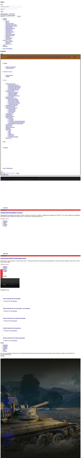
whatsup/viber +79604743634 (14, 56)
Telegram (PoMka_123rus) (64, 56)
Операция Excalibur (12, 93)
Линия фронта (9, 30)
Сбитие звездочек (10, 35)
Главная (5, 63)
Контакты (8, 42)
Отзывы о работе (8, 408)
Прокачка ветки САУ (13, 104)
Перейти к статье (5, 218)
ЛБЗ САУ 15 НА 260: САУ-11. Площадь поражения (14, 338)
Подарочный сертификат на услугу (12, 212)
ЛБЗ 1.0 (7, 21)
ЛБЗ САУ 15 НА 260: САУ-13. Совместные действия (14, 318)
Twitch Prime (8, 33)
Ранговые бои (9, 38)
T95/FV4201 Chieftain (13, 136)
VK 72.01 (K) (11, 135)
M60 (9, 132)
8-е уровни (10, 118)
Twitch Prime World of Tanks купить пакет (13, 258)
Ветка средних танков (13, 100)
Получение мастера (10, 28)
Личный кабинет (8, 402)
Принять (2, 355)
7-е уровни (10, 120)
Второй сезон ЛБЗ (10, 91)
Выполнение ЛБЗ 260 (13, 89)
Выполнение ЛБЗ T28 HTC (14, 87)
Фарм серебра (9, 27)
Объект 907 (11, 134)
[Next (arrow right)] (2, 358)
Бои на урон (11, 112)
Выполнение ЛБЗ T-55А (13, 88)
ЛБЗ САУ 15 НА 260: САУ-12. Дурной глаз (12, 328)
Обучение (8, 36)
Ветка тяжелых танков (13, 101)
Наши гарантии (9, 41)
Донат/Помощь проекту (10, 410)
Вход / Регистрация (7, 48)
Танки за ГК (8, 39)
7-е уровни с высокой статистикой (16, 122)
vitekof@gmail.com (50, 56)
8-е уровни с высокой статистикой (16, 121)
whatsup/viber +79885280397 (27, 56)
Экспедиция (7, 444)
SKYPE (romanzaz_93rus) (40, 56)
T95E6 (9, 133)
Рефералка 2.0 (9, 29)
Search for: (3, 173)
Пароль (3, 9)
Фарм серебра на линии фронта (15, 123)
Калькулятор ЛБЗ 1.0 (13, 85)
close (2, 4)
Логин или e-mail (5, 6)
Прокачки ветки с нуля (11, 98)
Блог (4, 141)
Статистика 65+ (11, 110)
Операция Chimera (12, 94)
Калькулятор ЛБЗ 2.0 (13, 92)
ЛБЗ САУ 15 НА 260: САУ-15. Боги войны (11, 298)
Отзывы (8, 76)
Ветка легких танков (13, 99)
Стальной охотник (10, 31)
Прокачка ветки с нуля (11, 24)
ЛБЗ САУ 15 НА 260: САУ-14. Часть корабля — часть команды (16, 308)
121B (9, 130)
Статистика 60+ (11, 109)
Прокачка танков (10, 23)
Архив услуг (8, 138)
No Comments (14, 301)
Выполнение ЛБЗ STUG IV (14, 86)
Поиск (19, 16)
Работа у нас (8, 44)
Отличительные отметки (11, 25)
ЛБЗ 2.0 (7, 22)
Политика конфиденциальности (11, 398)
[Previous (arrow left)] (1, 358)
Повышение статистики (11, 107)
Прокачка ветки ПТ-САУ (14, 103)
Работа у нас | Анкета (11, 67)
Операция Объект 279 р (13, 95)
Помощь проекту (10, 68)
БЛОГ (4, 45)
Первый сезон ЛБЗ (10, 83)
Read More (5, 207)
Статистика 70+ (11, 111)
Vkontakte (56, 56)
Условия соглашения (9, 400)
